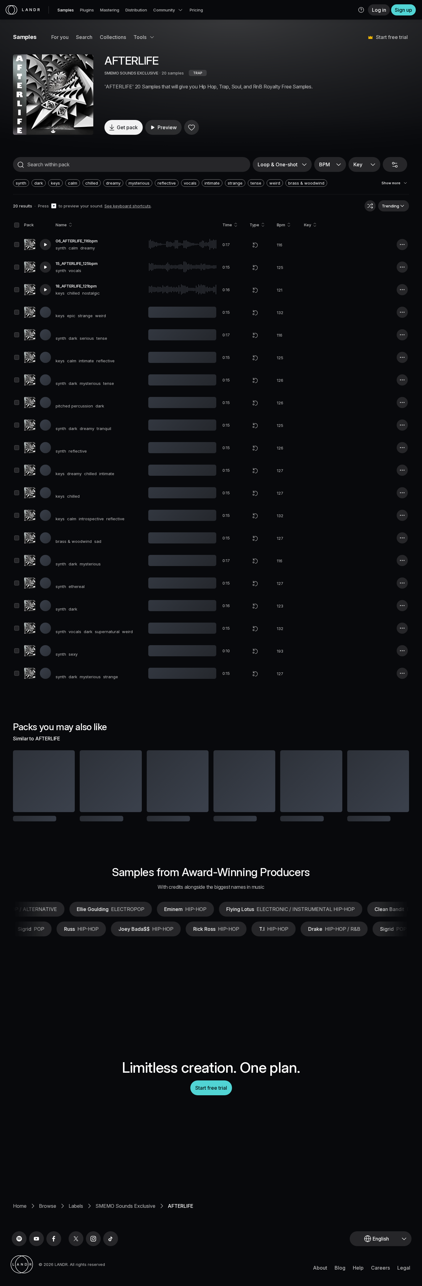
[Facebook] (53, 1259)
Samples (65, 9)
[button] (361, 9)
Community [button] (164, 9)
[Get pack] (61, 781)
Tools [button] (139, 37)
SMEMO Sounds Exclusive (125, 1226)
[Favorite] (191, 127)
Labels (76, 1226)
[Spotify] (19, 1259)
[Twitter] (76, 1259)
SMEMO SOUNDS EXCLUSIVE (131, 72)
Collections (113, 37)
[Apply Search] (21, 165)
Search (84, 37)
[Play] (53, 94)
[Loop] (255, 244)
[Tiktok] (110, 1259)
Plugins (87, 9)
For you (60, 37)
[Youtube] (36, 1259)
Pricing (196, 9)
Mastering (109, 9)
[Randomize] (370, 205)
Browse (47, 1226)
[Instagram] (93, 1259)
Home (20, 1226)
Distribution (136, 9)
